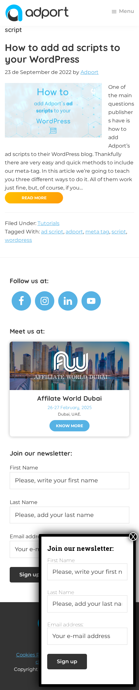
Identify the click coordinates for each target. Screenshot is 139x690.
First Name (24, 468)
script (119, 232)
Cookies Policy (33, 655)
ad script (52, 232)
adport (74, 232)
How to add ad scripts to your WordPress (62, 53)
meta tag (97, 232)
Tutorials (48, 223)
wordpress (18, 240)
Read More (34, 197)
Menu (126, 11)
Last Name (23, 502)
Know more (69, 425)
